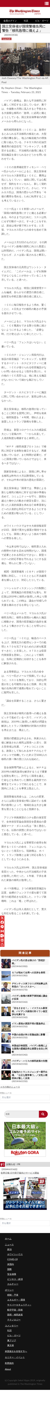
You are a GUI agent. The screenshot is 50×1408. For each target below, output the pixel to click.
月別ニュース (6, 1093)
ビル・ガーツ (14, 1335)
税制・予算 (12, 1295)
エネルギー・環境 (16, 1300)
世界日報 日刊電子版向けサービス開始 (20, 1173)
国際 (9, 1269)
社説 (26, 21)
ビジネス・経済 (15, 1279)
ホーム (8, 1239)
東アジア (11, 1340)
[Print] (25, 940)
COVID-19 (12, 1259)
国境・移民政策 (15, 1315)
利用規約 (9, 1363)
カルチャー (12, 1284)
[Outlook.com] (25, 935)
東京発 (10, 1345)
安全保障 (11, 1274)
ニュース (6, 39)
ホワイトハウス (15, 1254)
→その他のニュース (10, 1087)
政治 (9, 1249)
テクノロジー (14, 1320)
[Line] (25, 927)
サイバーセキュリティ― (19, 1305)
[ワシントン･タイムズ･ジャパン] (25, 12)
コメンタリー (11, 1326)
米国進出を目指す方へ (16, 1351)
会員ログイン (10, 21)
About (8, 1369)
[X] (25, 918)
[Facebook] (25, 922)
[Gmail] (25, 931)
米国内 (10, 1264)
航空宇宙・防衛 (15, 1310)
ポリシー (9, 1290)
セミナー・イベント (15, 1357)
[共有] (25, 944)
